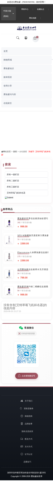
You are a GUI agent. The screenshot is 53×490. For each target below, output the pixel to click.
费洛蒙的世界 (36, 476)
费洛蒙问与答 (10, 94)
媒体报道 (8, 77)
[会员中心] (26, 38)
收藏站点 (40, 9)
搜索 (15, 151)
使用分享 (8, 86)
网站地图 (32, 18)
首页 (6, 51)
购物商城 (8, 60)
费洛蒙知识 (9, 68)
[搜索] (17, 38)
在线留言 (8, 103)
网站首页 (7, 151)
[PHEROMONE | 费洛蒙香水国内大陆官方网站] (26, 27)
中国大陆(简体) (7, 13)
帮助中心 (24, 9)
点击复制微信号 (28, 376)
